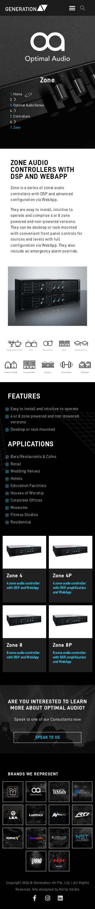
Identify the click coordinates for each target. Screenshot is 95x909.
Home (17, 94)
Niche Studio (69, 889)
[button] (72, 8)
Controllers (21, 116)
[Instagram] (47, 898)
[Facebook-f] (34, 898)
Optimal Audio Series (28, 105)
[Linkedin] (60, 898)
